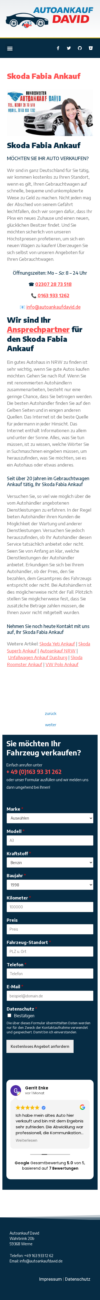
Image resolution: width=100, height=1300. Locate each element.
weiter (50, 725)
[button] (9, 48)
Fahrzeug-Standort (29, 942)
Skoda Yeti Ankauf (57, 644)
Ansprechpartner (38, 329)
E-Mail (15, 986)
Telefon (16, 964)
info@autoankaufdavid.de (53, 307)
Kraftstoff (19, 853)
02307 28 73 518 (53, 284)
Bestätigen (24, 1015)
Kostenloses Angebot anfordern (40, 1046)
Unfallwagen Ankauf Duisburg (37, 657)
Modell (16, 831)
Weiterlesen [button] (26, 1140)
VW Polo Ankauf (62, 664)
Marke (15, 809)
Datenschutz (22, 1009)
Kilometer (19, 898)
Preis (12, 920)
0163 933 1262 (53, 295)
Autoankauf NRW (57, 650)
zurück (50, 713)
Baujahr (16, 875)
